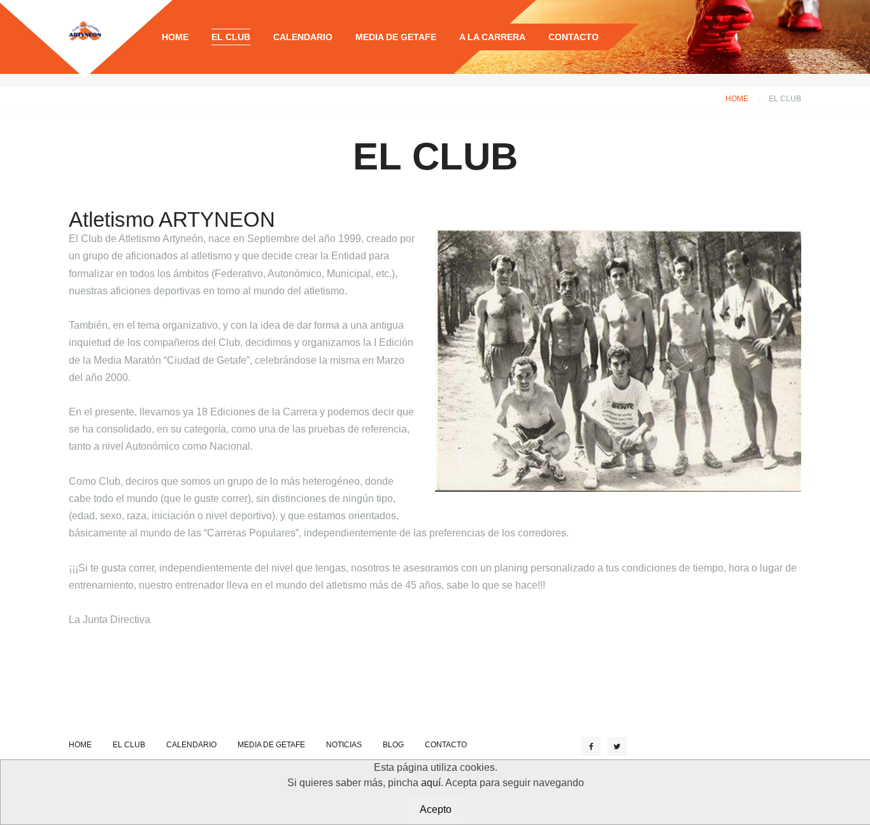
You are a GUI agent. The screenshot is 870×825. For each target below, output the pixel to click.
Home (736, 99)
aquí (431, 782)
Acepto (436, 809)
